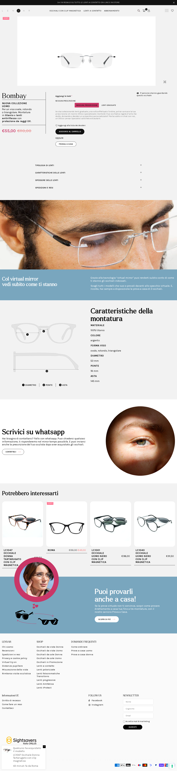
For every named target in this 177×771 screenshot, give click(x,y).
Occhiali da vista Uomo (50, 650)
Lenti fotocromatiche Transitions (48, 675)
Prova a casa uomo (81, 650)
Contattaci (11, 452)
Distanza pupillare (12, 665)
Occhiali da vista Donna (50, 646)
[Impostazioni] (148, 11)
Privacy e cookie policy (14, 658)
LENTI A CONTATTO (92, 10)
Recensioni (8, 650)
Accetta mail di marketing (138, 721)
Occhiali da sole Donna (49, 654)
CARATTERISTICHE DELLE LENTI (50, 173)
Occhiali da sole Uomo (49, 658)
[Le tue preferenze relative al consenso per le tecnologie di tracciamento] (172, 766)
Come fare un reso (12, 704)
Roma (51, 550)
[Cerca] (167, 11)
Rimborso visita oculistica (16, 673)
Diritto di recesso (11, 700)
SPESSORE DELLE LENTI (46, 180)
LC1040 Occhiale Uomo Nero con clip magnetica (143, 556)
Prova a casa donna (82, 654)
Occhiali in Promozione (50, 662)
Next (168, 51)
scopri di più (104, 619)
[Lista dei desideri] (172, 11)
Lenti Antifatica (45, 683)
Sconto (6, 18)
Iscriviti (133, 727)
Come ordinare (79, 646)
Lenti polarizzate (46, 669)
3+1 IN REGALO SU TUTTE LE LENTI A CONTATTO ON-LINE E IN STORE (88, 2)
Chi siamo (7, 646)
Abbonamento (111, 10)
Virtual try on (9, 662)
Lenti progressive (46, 680)
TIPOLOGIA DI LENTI (44, 165)
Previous (4, 51)
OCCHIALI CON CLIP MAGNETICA (65, 10)
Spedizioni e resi (44, 188)
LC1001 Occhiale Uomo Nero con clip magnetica (99, 556)
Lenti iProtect (44, 687)
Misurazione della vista (15, 669)
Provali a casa (66, 144)
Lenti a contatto (45, 665)
